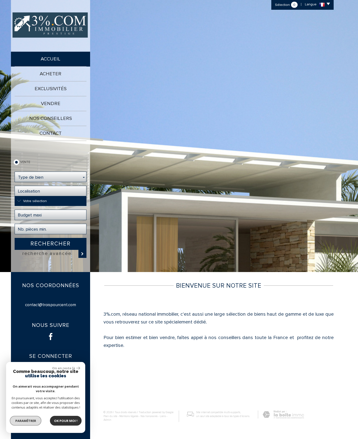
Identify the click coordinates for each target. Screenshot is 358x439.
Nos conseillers (50, 118)
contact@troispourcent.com (50, 304)
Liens (163, 416)
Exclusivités (50, 89)
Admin (107, 419)
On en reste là (63, 368)
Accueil (50, 59)
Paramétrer (25, 421)
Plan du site (110, 416)
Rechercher (50, 243)
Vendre (50, 104)
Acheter (50, 74)
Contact (50, 133)
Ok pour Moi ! (65, 421)
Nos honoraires (149, 416)
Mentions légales (128, 416)
